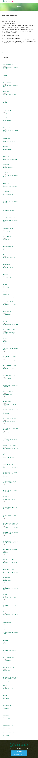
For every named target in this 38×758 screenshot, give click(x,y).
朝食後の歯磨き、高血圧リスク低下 (8, 117)
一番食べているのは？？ (7, 277)
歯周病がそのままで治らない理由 (8, 732)
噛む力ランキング (6, 294)
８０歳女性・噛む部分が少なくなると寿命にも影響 (10, 86)
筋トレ (4, 249)
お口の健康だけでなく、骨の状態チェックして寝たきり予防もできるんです (10, 106)
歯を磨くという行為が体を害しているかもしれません (10, 99)
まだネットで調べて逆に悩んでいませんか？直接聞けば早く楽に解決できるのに (10, 391)
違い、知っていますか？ (7, 82)
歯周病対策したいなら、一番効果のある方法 (10, 562)
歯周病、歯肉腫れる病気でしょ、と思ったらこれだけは (10, 449)
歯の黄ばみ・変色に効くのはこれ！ (8, 657)
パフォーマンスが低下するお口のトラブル (9, 110)
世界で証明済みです (6, 413)
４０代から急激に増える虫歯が (8, 301)
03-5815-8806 (19, 751)
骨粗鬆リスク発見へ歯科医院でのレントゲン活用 (10, 254)
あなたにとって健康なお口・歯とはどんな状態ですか (10, 573)
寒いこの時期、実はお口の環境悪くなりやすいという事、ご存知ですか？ (10, 236)
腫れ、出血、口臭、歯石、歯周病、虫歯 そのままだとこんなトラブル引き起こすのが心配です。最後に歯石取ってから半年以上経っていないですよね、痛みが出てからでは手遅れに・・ (10, 538)
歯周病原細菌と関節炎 (6, 264)
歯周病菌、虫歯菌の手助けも (7, 311)
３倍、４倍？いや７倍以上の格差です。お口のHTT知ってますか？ (10, 386)
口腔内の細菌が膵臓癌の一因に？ (8, 64)
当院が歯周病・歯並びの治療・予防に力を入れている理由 (10, 594)
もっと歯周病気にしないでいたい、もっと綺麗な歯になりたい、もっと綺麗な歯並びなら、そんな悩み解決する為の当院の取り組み (10, 528)
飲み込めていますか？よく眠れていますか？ (10, 257)
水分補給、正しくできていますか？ (8, 267)
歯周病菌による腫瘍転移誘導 (7, 149)
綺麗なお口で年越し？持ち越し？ (8, 394)
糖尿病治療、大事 (6, 239)
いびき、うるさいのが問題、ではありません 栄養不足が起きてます (10, 91)
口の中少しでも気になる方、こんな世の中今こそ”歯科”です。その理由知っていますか (10, 482)
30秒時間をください (6, 156)
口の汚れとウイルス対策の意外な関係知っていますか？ (10, 516)
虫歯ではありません (6, 629)
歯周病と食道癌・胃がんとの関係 (8, 368)
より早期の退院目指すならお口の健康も (9, 304)
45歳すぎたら (5, 619)
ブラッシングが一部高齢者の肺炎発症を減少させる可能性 (10, 338)
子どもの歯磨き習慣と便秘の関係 (8, 210)
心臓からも (5, 685)
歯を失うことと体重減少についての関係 (9, 365)
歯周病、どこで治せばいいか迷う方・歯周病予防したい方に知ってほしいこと (10, 602)
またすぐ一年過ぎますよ (7, 432)
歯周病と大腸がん (6, 291)
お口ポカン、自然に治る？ (7, 378)
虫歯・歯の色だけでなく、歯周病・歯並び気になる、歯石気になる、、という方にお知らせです (10, 496)
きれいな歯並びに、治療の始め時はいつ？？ (10, 650)
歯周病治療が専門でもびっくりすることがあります (10, 589)
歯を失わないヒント (6, 643)
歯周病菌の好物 (5, 640)
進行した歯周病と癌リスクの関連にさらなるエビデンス (10, 357)
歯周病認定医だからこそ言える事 (8, 569)
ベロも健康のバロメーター (7, 191)
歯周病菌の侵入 (5, 341)
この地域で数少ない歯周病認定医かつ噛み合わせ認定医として (10, 633)
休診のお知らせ (5, 552)
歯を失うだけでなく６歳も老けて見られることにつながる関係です (10, 491)
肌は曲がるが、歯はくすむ (7, 705)
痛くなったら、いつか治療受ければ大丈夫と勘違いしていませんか (10, 429)
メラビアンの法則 (6, 735)
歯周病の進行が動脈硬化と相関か (8, 167)
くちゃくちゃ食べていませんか (8, 194)
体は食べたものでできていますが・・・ (9, 457)
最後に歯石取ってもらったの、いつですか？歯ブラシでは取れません (10, 503)
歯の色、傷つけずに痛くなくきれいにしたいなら (10, 410)
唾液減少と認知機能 (6, 164)
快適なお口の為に (6, 708)
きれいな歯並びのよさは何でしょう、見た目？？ (9, 606)
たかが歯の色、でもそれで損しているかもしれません (10, 611)
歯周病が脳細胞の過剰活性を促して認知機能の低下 (10, 221)
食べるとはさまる (6, 715)
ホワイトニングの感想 (6, 577)
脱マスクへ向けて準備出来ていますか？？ (9, 375)
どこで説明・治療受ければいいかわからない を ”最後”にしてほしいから (10, 473)
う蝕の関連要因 (5, 75)
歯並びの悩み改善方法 (6, 670)
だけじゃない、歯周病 (6, 718)
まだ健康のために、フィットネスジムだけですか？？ (10, 468)
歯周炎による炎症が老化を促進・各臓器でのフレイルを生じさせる (10, 206)
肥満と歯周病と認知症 (6, 138)
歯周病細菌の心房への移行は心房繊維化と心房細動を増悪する (10, 68)
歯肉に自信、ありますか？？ (7, 647)
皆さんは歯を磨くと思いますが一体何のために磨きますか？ (10, 202)
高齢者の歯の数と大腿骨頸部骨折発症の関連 (10, 217)
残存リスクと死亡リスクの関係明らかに (9, 329)
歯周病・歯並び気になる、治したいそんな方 (10, 549)
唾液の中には (5, 321)
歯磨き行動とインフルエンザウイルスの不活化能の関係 (10, 131)
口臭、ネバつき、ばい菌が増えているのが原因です (10, 454)
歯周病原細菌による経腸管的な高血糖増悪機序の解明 (10, 187)
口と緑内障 (5, 113)
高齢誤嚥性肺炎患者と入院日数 (8, 228)
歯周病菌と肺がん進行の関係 (7, 127)
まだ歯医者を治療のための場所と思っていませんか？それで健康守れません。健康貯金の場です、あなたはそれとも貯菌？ (10, 478)
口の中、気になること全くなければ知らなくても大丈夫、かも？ (10, 440)
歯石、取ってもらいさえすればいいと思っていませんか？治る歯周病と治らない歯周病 (10, 678)
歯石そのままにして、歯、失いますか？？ (9, 597)
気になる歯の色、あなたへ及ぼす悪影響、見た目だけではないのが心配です (10, 533)
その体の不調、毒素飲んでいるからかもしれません (10, 361)
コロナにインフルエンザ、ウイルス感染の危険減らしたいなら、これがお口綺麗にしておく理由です (10, 487)
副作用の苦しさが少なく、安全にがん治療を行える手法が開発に (10, 172)
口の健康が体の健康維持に (7, 660)
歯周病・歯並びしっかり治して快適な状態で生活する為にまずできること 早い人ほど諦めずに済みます (10, 524)
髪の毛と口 (5, 102)
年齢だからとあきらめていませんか (8, 725)
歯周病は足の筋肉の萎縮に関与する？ (9, 246)
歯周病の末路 (5, 695)
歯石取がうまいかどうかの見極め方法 (9, 421)
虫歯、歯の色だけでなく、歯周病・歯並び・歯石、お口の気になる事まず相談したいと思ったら (10, 418)
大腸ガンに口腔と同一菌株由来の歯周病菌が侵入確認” (10, 349)
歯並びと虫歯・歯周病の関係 (7, 580)
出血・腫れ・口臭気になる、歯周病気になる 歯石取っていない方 (10, 508)
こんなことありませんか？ (7, 401)
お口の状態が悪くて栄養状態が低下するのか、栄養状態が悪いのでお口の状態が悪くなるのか (10, 333)
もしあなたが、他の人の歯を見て (8, 688)
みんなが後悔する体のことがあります (9, 499)
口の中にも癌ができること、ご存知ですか (9, 436)
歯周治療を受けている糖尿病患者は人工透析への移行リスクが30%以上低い (10, 160)
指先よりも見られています (7, 622)
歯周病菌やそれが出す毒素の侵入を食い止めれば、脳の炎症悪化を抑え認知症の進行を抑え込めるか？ (10, 142)
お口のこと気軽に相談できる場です (8, 464)
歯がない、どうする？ (6, 183)
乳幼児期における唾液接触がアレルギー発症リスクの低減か (10, 325)
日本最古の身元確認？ (6, 287)
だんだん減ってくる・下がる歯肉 (8, 559)
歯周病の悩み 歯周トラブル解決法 (8, 667)
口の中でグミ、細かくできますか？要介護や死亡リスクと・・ (10, 176)
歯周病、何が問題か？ (6, 698)
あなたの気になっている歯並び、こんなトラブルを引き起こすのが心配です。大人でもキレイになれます (10, 542)
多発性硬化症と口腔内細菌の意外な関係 (9, 94)
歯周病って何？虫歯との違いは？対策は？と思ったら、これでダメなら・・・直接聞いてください (10, 445)
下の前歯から (5, 284)
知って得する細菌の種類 (7, 120)
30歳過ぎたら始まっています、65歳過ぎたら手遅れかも (10, 405)
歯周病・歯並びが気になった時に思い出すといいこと (10, 615)
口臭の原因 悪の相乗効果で (7, 314)
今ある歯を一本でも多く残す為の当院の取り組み (10, 585)
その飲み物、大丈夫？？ (7, 72)
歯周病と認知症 (5, 146)
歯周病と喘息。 (5, 274)
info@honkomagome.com (19, 754)
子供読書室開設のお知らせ (7, 231)
